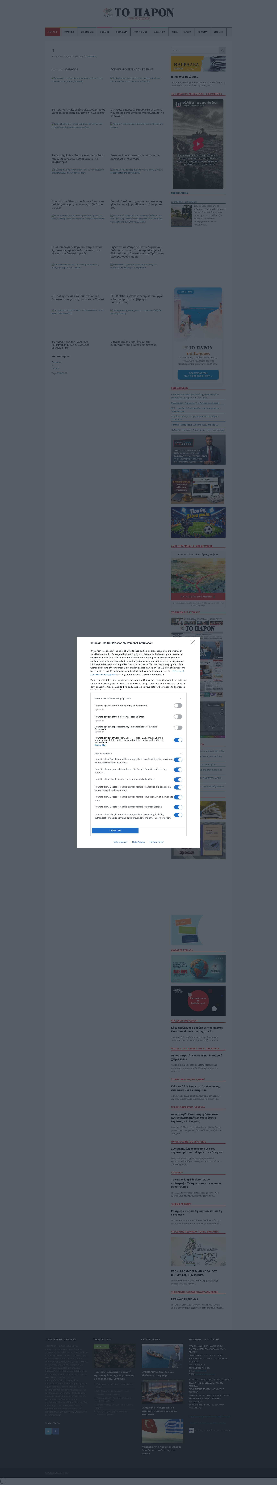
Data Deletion (120, 842)
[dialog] (138, 742)
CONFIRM (115, 830)
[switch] (178, 705)
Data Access (138, 842)
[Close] (194, 643)
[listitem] (138, 698)
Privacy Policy (157, 842)
